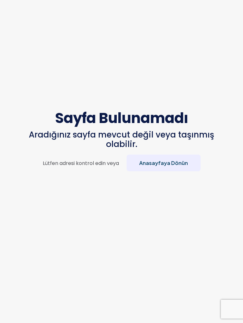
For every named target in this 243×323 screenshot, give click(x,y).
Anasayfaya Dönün (163, 163)
